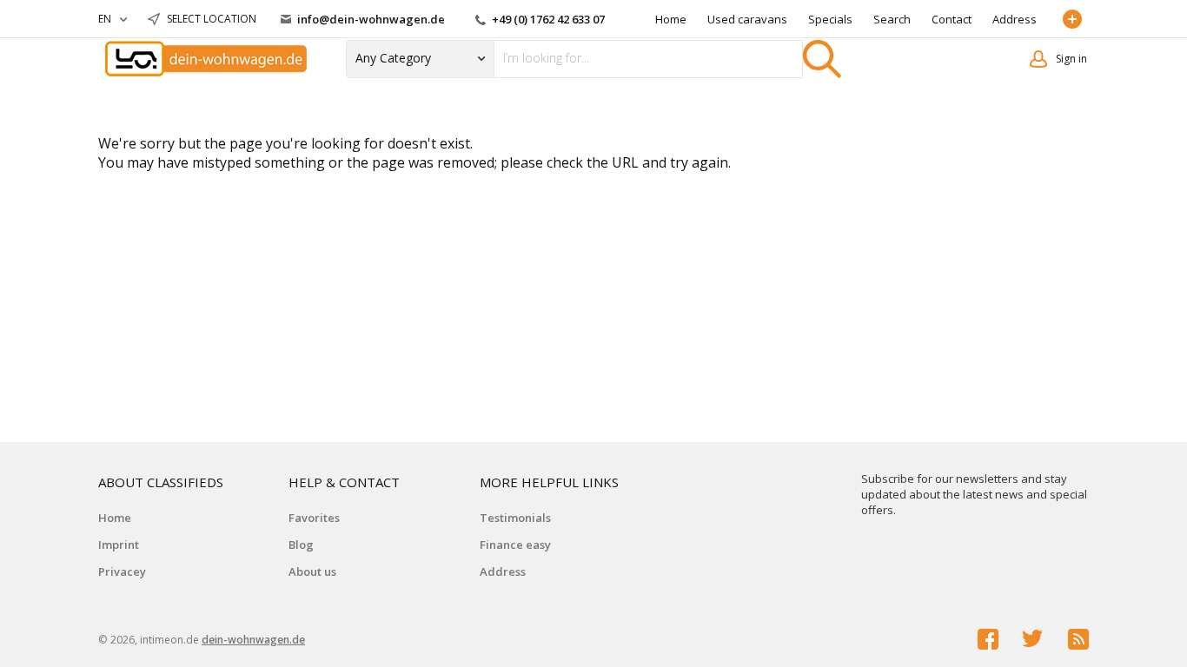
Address (1014, 19)
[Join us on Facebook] (988, 639)
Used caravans (747, 19)
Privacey (122, 571)
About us (312, 571)
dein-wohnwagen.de (253, 639)
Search (892, 19)
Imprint (118, 544)
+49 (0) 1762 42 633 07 (547, 19)
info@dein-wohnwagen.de (371, 19)
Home (670, 19)
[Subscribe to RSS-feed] (1078, 639)
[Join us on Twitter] (1033, 639)
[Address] (1076, 19)
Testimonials (515, 517)
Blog (301, 544)
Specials (830, 19)
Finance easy (515, 544)
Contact (951, 19)
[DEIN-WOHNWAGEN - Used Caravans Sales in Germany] (206, 59)
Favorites (314, 517)
